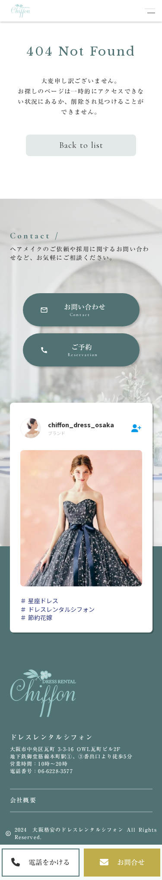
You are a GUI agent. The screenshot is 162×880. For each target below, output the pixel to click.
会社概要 (23, 800)
